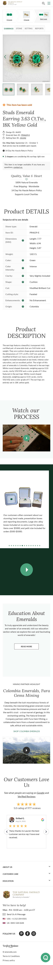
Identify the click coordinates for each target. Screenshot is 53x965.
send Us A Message (16, 914)
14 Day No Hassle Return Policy (19, 150)
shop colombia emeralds (26, 731)
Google (40, 792)
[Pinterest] (21, 933)
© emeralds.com (10, 952)
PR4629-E (25, 135)
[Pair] (9, 14)
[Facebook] (27, 933)
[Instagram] (33, 933)
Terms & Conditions (11, 956)
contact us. (18, 167)
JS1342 (23, 138)
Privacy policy (9, 960)
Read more (30, 647)
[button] (48, 56)
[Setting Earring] (26, 14)
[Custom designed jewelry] (43, 14)
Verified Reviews (26, 796)
